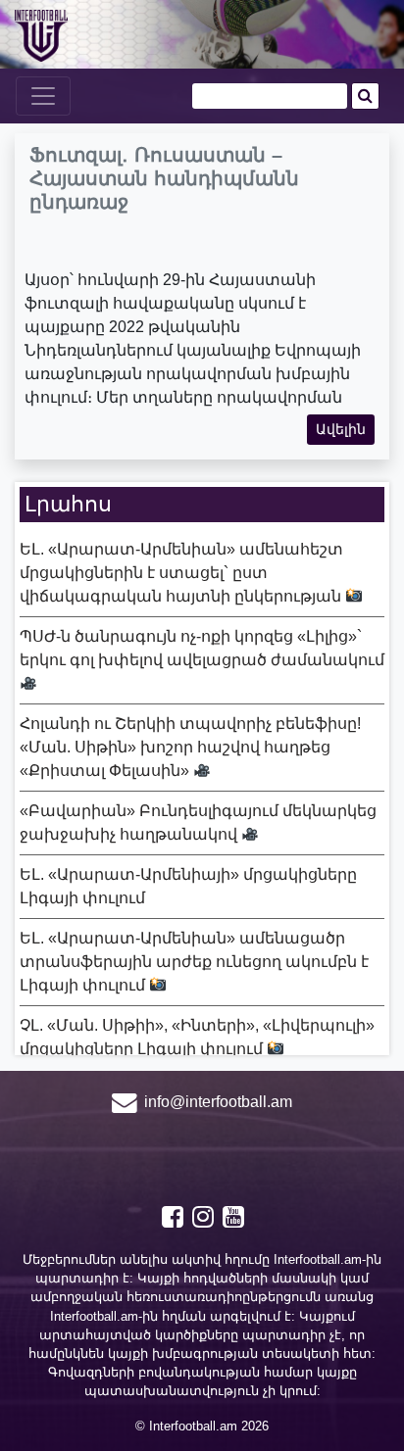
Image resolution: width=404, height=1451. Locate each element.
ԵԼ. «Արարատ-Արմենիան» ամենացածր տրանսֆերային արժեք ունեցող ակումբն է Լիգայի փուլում (194, 961)
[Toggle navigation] (43, 96)
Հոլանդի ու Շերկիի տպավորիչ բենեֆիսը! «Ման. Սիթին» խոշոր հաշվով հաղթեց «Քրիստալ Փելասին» (190, 747)
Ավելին (341, 429)
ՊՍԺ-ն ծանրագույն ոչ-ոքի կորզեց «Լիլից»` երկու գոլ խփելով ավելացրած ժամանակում (202, 648)
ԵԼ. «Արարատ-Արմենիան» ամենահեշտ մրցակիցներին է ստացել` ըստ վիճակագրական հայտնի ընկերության (182, 573)
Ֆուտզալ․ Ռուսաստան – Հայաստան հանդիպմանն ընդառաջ (164, 178)
